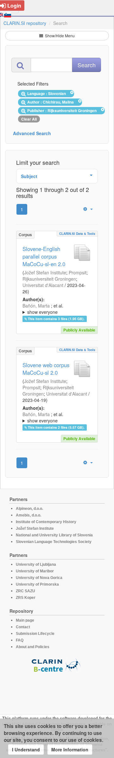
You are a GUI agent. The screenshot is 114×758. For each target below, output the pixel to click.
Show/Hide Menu (59, 35)
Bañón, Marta (36, 305)
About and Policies (32, 647)
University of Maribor (35, 571)
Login (14, 5)
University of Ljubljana (36, 564)
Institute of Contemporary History (46, 522)
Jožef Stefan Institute (45, 272)
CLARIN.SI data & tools (77, 233)
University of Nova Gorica (39, 578)
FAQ (19, 640)
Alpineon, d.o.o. (29, 508)
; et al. (42, 308)
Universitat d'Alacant (42, 285)
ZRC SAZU (25, 591)
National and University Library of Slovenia (54, 535)
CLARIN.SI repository (24, 23)
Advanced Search (32, 133)
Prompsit (77, 272)
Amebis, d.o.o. (28, 515)
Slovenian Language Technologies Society (54, 542)
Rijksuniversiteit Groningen (49, 279)
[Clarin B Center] (57, 664)
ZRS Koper (25, 597)
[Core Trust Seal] (57, 690)
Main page (25, 620)
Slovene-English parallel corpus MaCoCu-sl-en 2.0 (43, 256)
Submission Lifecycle (35, 633)
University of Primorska (37, 584)
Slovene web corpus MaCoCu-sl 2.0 (45, 368)
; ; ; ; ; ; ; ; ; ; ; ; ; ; (56, 308)
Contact (23, 627)
